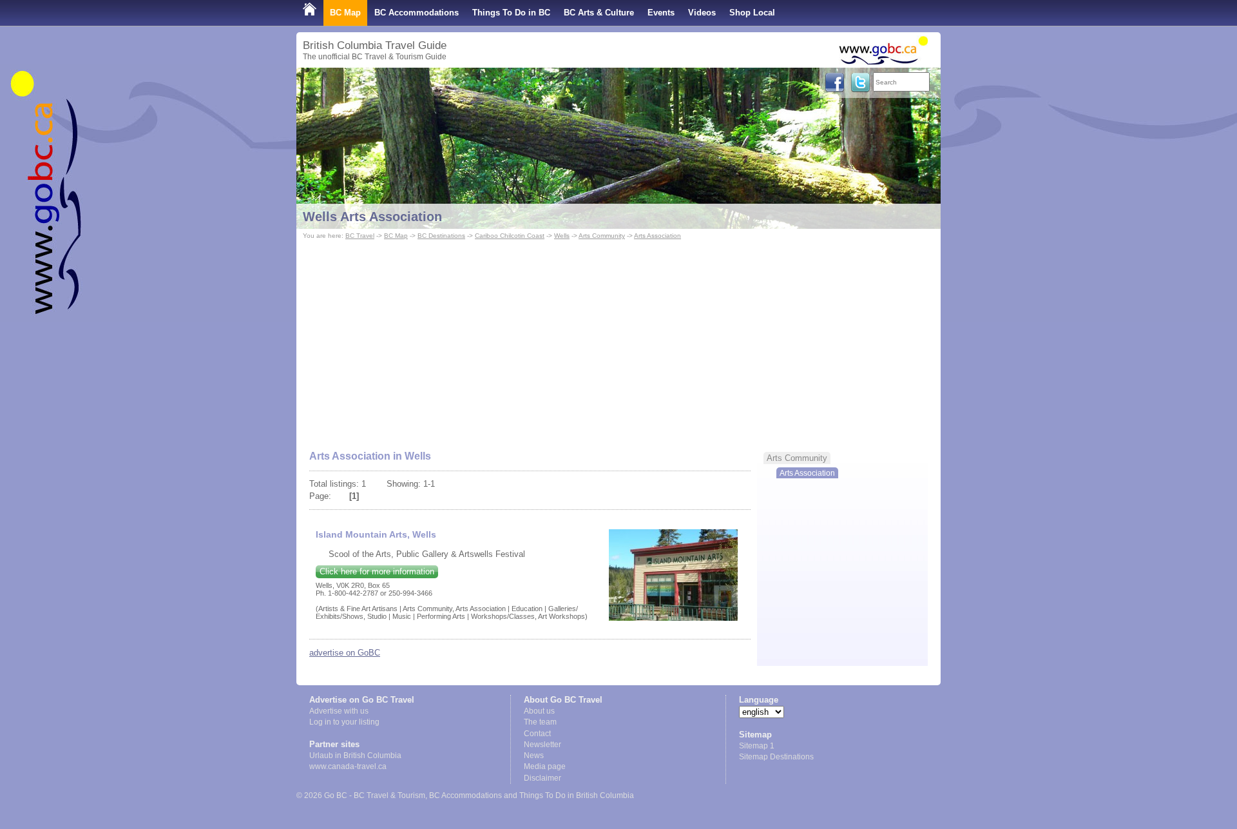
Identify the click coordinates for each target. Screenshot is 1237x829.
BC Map (345, 12)
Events (661, 12)
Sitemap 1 (756, 746)
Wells (562, 235)
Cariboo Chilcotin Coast (509, 235)
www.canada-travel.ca (348, 766)
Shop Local (752, 12)
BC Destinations (441, 235)
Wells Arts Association (372, 217)
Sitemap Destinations (776, 757)
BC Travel (359, 235)
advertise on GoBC (344, 653)
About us (539, 711)
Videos (702, 12)
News (534, 755)
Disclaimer (542, 778)
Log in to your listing (344, 722)
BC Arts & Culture (599, 12)
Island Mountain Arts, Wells (376, 534)
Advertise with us (339, 711)
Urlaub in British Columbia (355, 755)
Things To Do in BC (511, 12)
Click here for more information (377, 571)
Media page (545, 766)
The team (540, 722)
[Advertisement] (618, 339)
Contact (537, 733)
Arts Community (602, 235)
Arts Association (657, 235)
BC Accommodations (416, 12)
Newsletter (542, 744)
